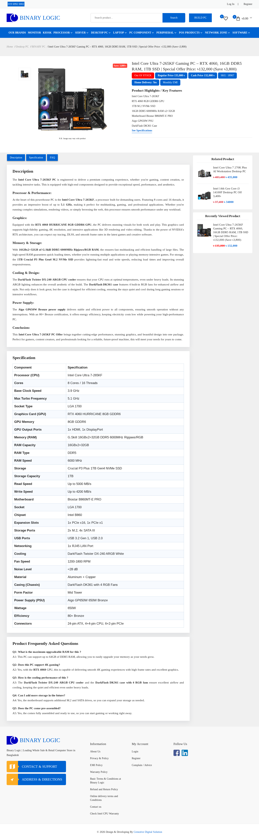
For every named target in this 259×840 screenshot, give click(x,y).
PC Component (140, 32)
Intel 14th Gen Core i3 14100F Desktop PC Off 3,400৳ (227, 192)
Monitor (34, 32)
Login (135, 751)
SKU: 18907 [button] (227, 75)
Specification (36, 157)
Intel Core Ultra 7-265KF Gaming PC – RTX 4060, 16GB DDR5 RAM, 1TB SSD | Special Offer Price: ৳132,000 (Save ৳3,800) (230, 232)
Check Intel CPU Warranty (104, 813)
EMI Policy (96, 765)
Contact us (95, 806)
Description (16, 157)
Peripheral (165, 32)
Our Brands (17, 32)
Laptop (118, 32)
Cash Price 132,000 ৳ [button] (202, 75)
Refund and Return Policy (104, 789)
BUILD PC (200, 17)
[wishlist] (225, 18)
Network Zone (216, 32)
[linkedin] (185, 753)
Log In (230, 4)
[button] (171, 75)
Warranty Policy (99, 772)
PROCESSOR (61, 32)
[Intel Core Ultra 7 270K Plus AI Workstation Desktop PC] (204, 173)
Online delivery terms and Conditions (104, 798)
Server (80, 32)
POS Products (189, 32)
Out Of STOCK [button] (142, 75)
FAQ (52, 157)
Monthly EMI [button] (170, 82)
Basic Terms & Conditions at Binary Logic (105, 780)
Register (248, 4)
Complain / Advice (142, 765)
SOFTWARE (239, 32)
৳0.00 (245, 18)
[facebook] (176, 753)
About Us (95, 751)
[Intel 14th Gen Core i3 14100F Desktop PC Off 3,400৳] (204, 196)
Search (173, 17)
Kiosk (47, 32)
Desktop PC (99, 32)
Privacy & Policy (99, 758)
